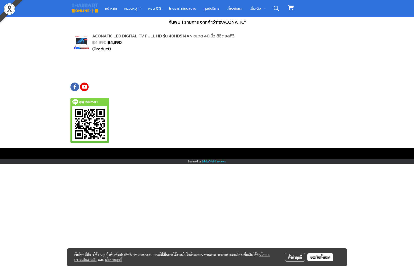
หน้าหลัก (111, 8)
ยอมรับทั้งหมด (320, 257)
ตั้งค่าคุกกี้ (295, 257)
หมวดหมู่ (131, 8)
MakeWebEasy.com (214, 161)
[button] (276, 8)
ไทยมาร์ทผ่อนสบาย (182, 8)
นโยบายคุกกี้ (113, 259)
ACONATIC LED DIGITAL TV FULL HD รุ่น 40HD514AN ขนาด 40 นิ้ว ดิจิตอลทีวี (163, 36)
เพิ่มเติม (256, 8)
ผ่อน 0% (154, 8)
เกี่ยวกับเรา (234, 8)
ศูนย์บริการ (211, 8)
